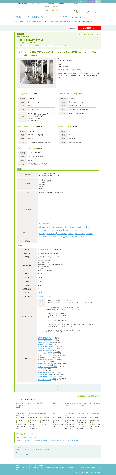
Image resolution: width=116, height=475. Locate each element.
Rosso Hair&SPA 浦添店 (44, 365)
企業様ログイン (30, 465)
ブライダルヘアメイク (79, 17)
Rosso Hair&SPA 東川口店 (45, 357)
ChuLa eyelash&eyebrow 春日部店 (47, 363)
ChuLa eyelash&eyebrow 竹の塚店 (47, 355)
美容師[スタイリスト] (22, 17)
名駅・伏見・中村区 (21, 449)
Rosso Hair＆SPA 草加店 (45, 341)
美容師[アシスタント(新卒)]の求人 (69, 440)
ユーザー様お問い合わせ (51, 467)
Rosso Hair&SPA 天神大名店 (46, 374)
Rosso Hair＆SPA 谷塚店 (45, 348)
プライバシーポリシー (83, 467)
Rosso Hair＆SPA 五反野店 (45, 352)
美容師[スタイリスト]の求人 (32, 440)
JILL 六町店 (41, 368)
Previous (18, 72)
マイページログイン (38, 467)
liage (54, 413)
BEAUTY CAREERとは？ (80, 1)
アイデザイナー (64, 17)
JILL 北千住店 (42, 370)
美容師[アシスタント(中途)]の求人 (50, 440)
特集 (96, 11)
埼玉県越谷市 (83, 34)
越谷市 (59, 21)
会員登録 (91, 1)
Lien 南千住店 (42, 361)
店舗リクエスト (64, 467)
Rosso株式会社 (25, 36)
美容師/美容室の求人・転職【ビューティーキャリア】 (28, 8)
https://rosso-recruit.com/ (44, 296)
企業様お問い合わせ (41, 465)
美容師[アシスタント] (38, 17)
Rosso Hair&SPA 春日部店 (45, 354)
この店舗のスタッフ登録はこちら (88, 396)
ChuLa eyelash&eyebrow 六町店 (47, 367)
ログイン (98, 1)
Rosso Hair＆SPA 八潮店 (45, 337)
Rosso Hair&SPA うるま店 (45, 376)
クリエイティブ (29, 454)
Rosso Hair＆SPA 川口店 (45, 372)
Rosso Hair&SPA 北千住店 (45, 350)
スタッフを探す (86, 11)
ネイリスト (52, 17)
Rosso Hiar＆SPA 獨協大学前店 (46, 342)
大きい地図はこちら (44, 223)
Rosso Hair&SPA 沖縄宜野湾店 (46, 359)
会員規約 (72, 467)
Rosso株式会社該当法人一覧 (69, 21)
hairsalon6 (43, 413)
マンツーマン (19, 454)
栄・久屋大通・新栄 (33, 449)
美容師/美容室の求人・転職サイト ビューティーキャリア (29, 21)
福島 (48, 449)
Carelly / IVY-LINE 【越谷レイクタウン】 (20, 415)
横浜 (41, 449)
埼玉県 (54, 21)
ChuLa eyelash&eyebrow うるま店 (47, 378)
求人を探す (77, 11)
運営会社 (93, 467)
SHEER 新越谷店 (94, 413)
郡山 (44, 449)
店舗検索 (48, 21)
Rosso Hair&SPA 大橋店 (44, 380)
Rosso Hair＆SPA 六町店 (45, 339)
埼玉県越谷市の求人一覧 (29, 437)
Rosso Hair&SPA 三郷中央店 (46, 346)
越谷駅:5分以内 (94, 34)
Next (55, 72)
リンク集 (22, 469)
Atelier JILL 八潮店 (43, 344)
